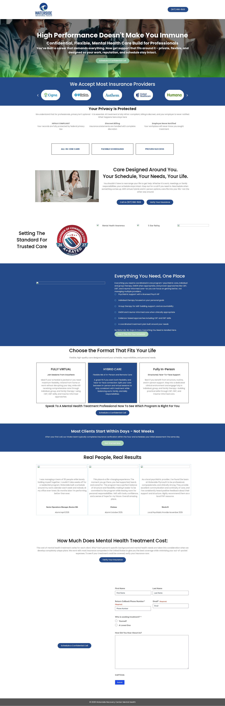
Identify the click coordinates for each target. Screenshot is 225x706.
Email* (160, 601)
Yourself (123, 621)
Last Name (157, 588)
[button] (37, 95)
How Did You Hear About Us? (128, 633)
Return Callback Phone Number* (130, 602)
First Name (120, 588)
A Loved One (125, 625)
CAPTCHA (119, 675)
